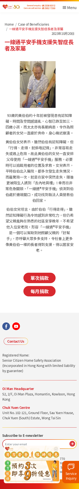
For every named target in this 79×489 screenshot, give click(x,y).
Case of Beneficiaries (33, 24)
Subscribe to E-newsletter (22, 435)
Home (9, 24)
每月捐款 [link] (39, 291)
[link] (32, 463)
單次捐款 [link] (39, 277)
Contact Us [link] (15, 341)
